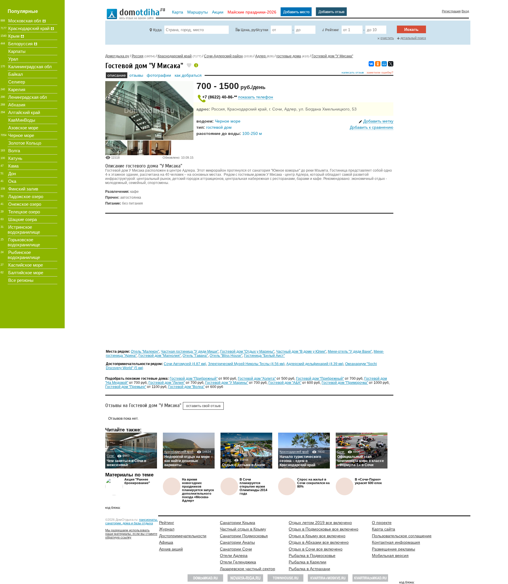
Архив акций (171, 549)
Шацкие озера (22, 219)
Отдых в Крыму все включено (317, 535)
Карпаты (17, 51)
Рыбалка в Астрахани (309, 568)
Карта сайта (383, 529)
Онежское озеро (24, 204)
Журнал (166, 529)
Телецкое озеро (24, 211)
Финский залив (23, 188)
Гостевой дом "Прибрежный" (194, 378)
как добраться (188, 75)
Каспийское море (25, 264)
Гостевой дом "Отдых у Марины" (247, 351)
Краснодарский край (178, 451)
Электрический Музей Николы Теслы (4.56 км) (246, 364)
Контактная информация (396, 542)
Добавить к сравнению (371, 127)
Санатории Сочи (236, 549)
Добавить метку (378, 121)
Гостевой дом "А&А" (284, 383)
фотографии (159, 75)
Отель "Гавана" (195, 356)
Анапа (227, 459)
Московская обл (24, 20)
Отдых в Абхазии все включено (319, 542)
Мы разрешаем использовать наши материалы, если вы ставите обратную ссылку (131, 533)
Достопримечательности (182, 535)
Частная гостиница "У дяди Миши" (189, 351)
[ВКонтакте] (371, 63)
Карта (177, 12)
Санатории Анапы (237, 542)
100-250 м (252, 133)
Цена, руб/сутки (254, 30)
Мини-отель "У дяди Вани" (350, 351)
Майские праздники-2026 (252, 12)
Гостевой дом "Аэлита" (257, 378)
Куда (157, 30)
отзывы (136, 75)
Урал (13, 58)
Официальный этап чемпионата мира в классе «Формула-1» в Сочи (360, 461)
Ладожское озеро (25, 196)
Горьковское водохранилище (24, 242)
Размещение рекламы (393, 549)
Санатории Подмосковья (244, 535)
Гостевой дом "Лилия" (166, 383)
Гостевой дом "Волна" (186, 387)
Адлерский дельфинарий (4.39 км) (314, 364)
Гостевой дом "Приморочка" (345, 383)
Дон (12, 173)
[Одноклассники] (377, 63)
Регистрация (451, 11)
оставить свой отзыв (203, 406)
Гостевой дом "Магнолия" (159, 356)
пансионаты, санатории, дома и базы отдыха (131, 521)
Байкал (15, 74)
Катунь (15, 158)
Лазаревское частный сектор (247, 568)
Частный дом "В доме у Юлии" (301, 351)
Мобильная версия (390, 555)
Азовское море (23, 127)
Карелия (16, 89)
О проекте (382, 522)
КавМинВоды (21, 120)
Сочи (111, 455)
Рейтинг (332, 30)
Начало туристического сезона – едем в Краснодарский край (300, 461)
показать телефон (255, 97)
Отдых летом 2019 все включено (320, 522)
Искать (411, 29)
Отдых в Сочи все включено (315, 549)
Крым (13, 36)
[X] (390, 63)
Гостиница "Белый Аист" (264, 356)
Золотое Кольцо (24, 142)
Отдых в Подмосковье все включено (323, 529)
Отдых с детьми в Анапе (243, 465)
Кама (13, 165)
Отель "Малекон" (145, 351)
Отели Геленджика (238, 562)
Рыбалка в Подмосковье (312, 555)
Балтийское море (25, 272)
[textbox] (196, 30)
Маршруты (197, 12)
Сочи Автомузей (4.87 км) (185, 364)
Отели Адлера (234, 555)
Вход (465, 11)
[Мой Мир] (384, 63)
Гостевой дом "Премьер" (125, 387)
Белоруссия (20, 43)
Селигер (16, 81)
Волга (14, 150)
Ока (12, 181)
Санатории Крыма (237, 522)
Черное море (227, 121)
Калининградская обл (30, 66)
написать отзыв (353, 72)
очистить (387, 38)
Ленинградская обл (27, 97)
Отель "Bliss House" (226, 356)
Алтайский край (24, 112)
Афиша (166, 542)
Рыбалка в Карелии (307, 562)
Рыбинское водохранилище (24, 255)
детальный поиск (413, 38)
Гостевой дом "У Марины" (226, 383)
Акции (217, 12)
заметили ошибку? (380, 72)
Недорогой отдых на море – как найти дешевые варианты (188, 461)
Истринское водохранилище (24, 230)
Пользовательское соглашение (402, 535)
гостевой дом (219, 127)
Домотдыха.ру (117, 56)
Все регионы (21, 280)
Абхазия (16, 104)
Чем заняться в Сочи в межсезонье (126, 463)
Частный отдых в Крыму (243, 529)
